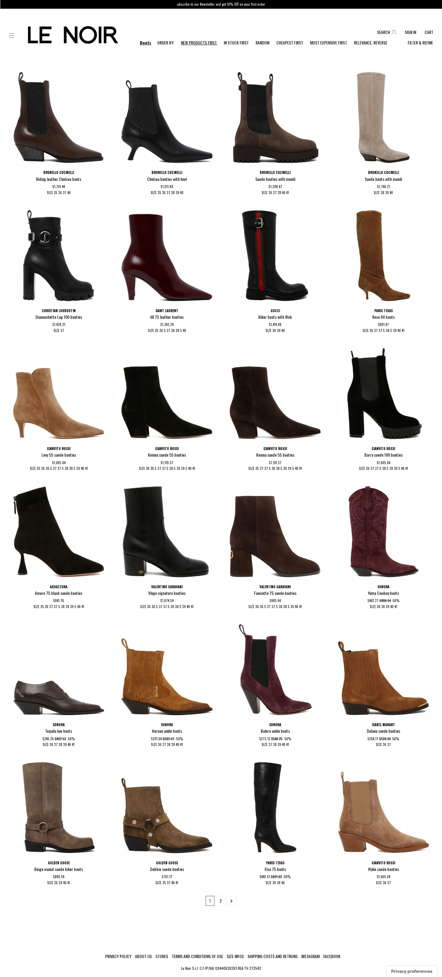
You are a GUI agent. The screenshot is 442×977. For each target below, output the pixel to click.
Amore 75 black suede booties (58, 593)
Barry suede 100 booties (383, 455)
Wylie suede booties (383, 869)
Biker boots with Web (275, 317)
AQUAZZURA (58, 586)
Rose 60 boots (383, 317)
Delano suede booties (383, 731)
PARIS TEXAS (383, 310)
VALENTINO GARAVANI (167, 586)
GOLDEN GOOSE (59, 862)
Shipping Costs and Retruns (272, 956)
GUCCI (275, 310)
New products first (199, 42)
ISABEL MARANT (383, 724)
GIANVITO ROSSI (58, 448)
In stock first (237, 42)
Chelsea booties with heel (167, 179)
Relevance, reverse (370, 42)
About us (143, 956)
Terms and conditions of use (197, 956)
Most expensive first (329, 42)
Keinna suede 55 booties (167, 455)
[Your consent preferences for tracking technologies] (411, 971)
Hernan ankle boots (167, 731)
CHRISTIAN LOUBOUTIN (59, 310)
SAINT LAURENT (166, 310)
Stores (161, 956)
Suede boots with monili (383, 179)
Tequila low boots (58, 731)
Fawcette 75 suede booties (275, 593)
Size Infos (235, 956)
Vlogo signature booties (167, 593)
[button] (12, 35)
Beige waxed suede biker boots (58, 869)
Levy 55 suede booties (58, 455)
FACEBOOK (331, 956)
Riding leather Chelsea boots (58, 179)
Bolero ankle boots (275, 731)
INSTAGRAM (310, 956)
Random (263, 42)
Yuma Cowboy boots (383, 593)
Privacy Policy (118, 956)
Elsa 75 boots (275, 869)
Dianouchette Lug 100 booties (58, 317)
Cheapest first (290, 42)
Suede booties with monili (275, 179)
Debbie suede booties (167, 869)
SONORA (383, 586)
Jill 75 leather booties (167, 317)
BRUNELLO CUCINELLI (58, 172)
